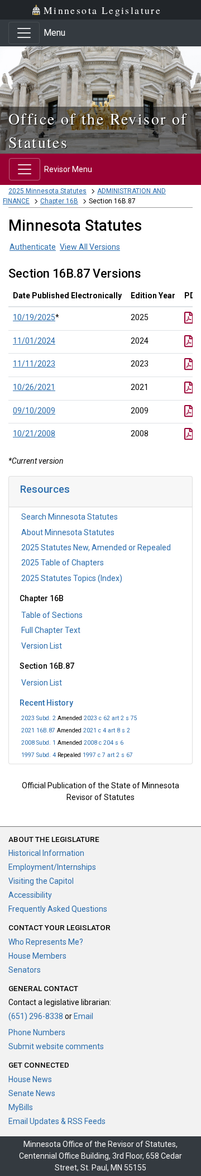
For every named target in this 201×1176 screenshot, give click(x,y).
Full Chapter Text (50, 630)
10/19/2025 (34, 317)
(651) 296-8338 (35, 1016)
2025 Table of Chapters (62, 562)
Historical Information (46, 853)
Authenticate (32, 246)
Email (83, 1016)
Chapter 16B (59, 201)
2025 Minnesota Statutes (47, 191)
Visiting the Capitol (41, 881)
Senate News (31, 1093)
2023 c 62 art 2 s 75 (110, 718)
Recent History (46, 702)
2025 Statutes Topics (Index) (71, 578)
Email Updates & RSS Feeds (57, 1121)
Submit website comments (56, 1046)
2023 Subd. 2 (38, 718)
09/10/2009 (34, 410)
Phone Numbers (36, 1032)
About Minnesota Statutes (67, 532)
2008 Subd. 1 (38, 742)
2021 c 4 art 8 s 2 (106, 730)
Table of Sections (52, 615)
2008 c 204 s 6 (103, 742)
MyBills (20, 1107)
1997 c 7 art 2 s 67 (108, 755)
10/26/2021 (34, 387)
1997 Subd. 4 (38, 755)
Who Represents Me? (45, 941)
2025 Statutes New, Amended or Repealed (96, 547)
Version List (41, 645)
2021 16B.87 (38, 730)
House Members (37, 955)
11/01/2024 (34, 340)
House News (30, 1079)
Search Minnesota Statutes (69, 516)
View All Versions (90, 246)
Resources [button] (45, 489)
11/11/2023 (34, 363)
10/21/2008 (34, 433)
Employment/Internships (52, 867)
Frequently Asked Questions (57, 908)
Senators (24, 969)
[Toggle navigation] (24, 33)
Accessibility (30, 895)
